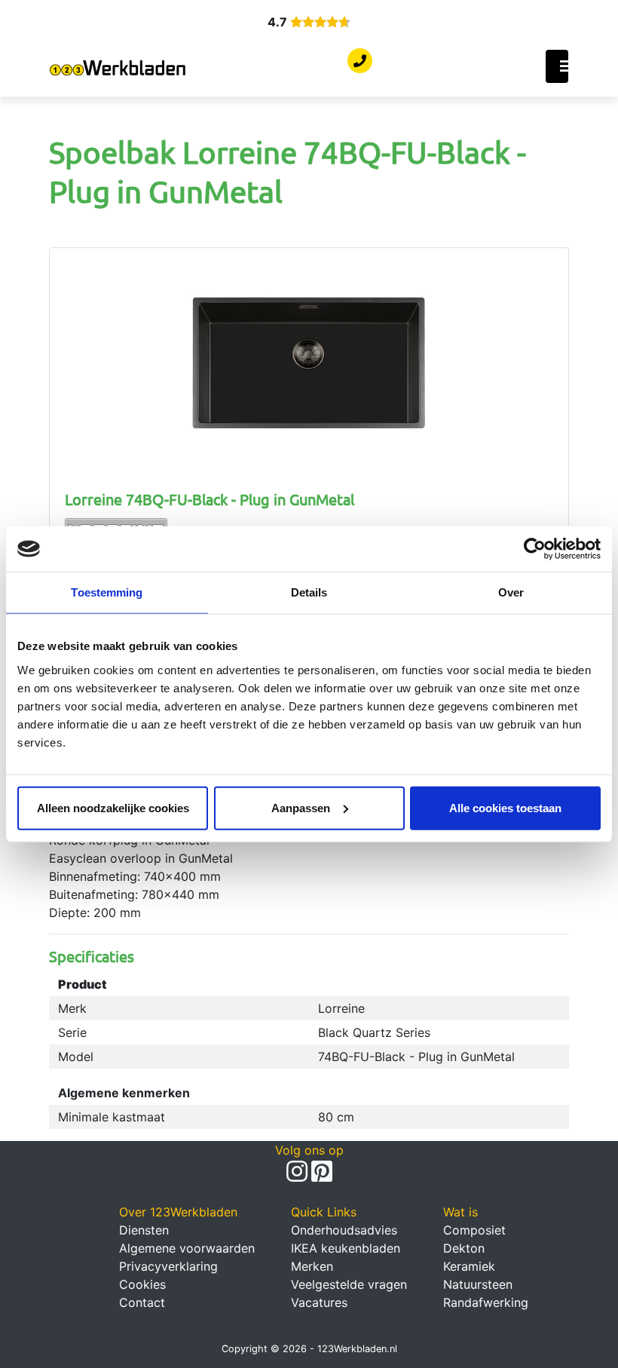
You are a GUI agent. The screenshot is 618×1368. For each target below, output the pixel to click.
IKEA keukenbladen (345, 1248)
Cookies (142, 1284)
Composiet (474, 1230)
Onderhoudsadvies (344, 1230)
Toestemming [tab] (106, 592)
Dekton (464, 1248)
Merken (312, 1266)
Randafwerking (485, 1302)
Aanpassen (300, 807)
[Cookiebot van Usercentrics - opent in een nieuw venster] (535, 549)
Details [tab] (309, 592)
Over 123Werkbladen (178, 1211)
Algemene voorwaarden (187, 1248)
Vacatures (319, 1302)
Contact (142, 1302)
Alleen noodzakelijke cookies (113, 807)
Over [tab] (511, 592)
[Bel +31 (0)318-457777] (359, 61)
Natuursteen (477, 1284)
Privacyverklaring (168, 1266)
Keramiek (469, 1266)
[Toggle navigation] (557, 66)
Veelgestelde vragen (349, 1284)
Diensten (144, 1230)
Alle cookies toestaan (505, 807)
